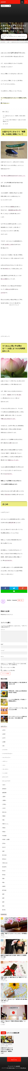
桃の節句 (4, 866)
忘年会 (3, 843)
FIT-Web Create (11, 1068)
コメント (3, 629)
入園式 (3, 796)
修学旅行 (4, 788)
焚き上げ (15, 36)
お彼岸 (3, 734)
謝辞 (3, 894)
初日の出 (4, 812)
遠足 (3, 905)
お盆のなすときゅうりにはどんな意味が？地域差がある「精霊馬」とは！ (7, 1050)
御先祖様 (11, 36)
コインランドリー (6, 757)
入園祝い (4, 800)
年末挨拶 (4, 835)
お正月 (3, 737)
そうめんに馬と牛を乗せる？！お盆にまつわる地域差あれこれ (14, 120)
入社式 (3, 808)
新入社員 (4, 855)
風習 (3, 37)
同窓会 (3, 831)
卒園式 (3, 816)
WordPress (23, 1068)
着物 (3, 878)
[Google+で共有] (22, 588)
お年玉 (3, 730)
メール (2, 650)
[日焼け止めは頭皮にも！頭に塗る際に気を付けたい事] (4, 685)
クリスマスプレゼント (7, 753)
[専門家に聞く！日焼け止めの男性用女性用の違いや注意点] (4, 693)
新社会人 (4, 859)
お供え (4, 36)
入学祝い (4, 804)
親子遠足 (4, 890)
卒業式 (3, 827)
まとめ (5, 123)
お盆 (10, 35)
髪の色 (3, 909)
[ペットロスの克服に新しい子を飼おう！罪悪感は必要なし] (4, 702)
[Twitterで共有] (14, 588)
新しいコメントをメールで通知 (8, 667)
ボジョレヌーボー (6, 780)
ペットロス (4, 773)
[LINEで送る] (14, 591)
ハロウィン (4, 761)
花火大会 (23, 36)
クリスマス (4, 749)
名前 (2, 644)
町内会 (3, 874)
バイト (3, 765)
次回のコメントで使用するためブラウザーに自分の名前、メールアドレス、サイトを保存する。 (14, 664)
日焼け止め (4, 862)
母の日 (3, 870)
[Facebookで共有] (5, 588)
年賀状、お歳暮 (5, 839)
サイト (2, 656)
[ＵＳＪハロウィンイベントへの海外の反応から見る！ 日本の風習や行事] (4, 719)
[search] (10, 6)
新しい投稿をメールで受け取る (8, 670)
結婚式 (3, 886)
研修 (3, 882)
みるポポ (18, 1066)
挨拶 (3, 851)
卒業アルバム (5, 823)
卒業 (3, 820)
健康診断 (4, 792)
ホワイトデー (5, 777)
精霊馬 (19, 36)
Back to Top (14, 1059)
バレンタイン (5, 769)
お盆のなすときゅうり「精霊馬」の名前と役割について (14, 116)
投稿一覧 (20, 600)
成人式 (3, 847)
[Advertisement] (19, 13)
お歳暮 (3, 741)
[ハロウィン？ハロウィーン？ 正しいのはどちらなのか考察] (4, 710)
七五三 (3, 784)
